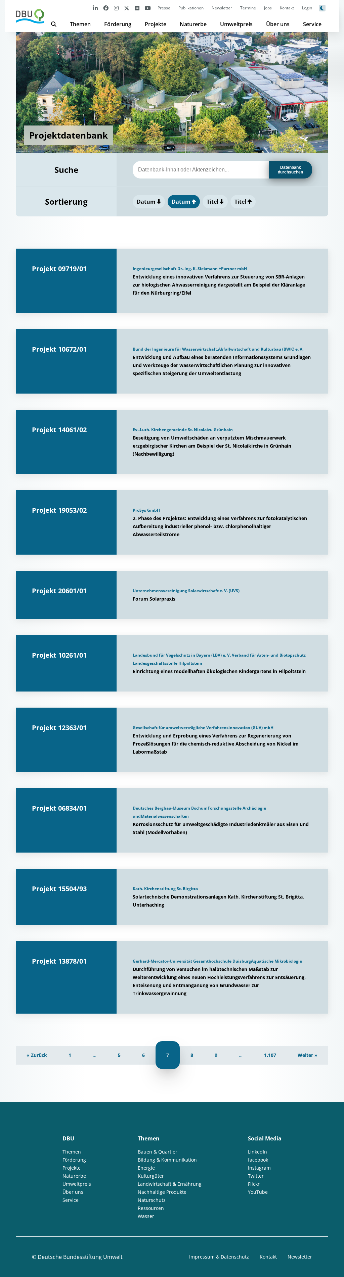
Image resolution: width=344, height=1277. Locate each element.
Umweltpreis (236, 24)
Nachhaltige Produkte (162, 1192)
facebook (258, 1160)
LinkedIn (257, 1151)
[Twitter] (126, 8)
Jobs (268, 8)
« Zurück (37, 1055)
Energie (146, 1168)
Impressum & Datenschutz (219, 1257)
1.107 (270, 1055)
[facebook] (105, 8)
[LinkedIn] (95, 8)
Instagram (259, 1168)
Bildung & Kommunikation (167, 1160)
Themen (80, 24)
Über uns (278, 24)
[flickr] (137, 8)
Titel (213, 201)
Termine (248, 8)
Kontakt (287, 8)
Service (312, 24)
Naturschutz (152, 1200)
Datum (147, 201)
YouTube (258, 1192)
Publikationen (191, 8)
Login (307, 8)
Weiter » (307, 1055)
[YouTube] (148, 8)
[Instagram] (116, 8)
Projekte (155, 24)
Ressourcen (151, 1208)
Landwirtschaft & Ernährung (170, 1184)
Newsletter (222, 8)
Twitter (256, 1176)
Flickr (254, 1184)
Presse (164, 8)
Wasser (146, 1216)
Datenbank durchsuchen (290, 169)
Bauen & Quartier (157, 1151)
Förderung (117, 24)
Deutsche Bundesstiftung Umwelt (80, 1257)
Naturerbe (193, 24)
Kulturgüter (151, 1176)
